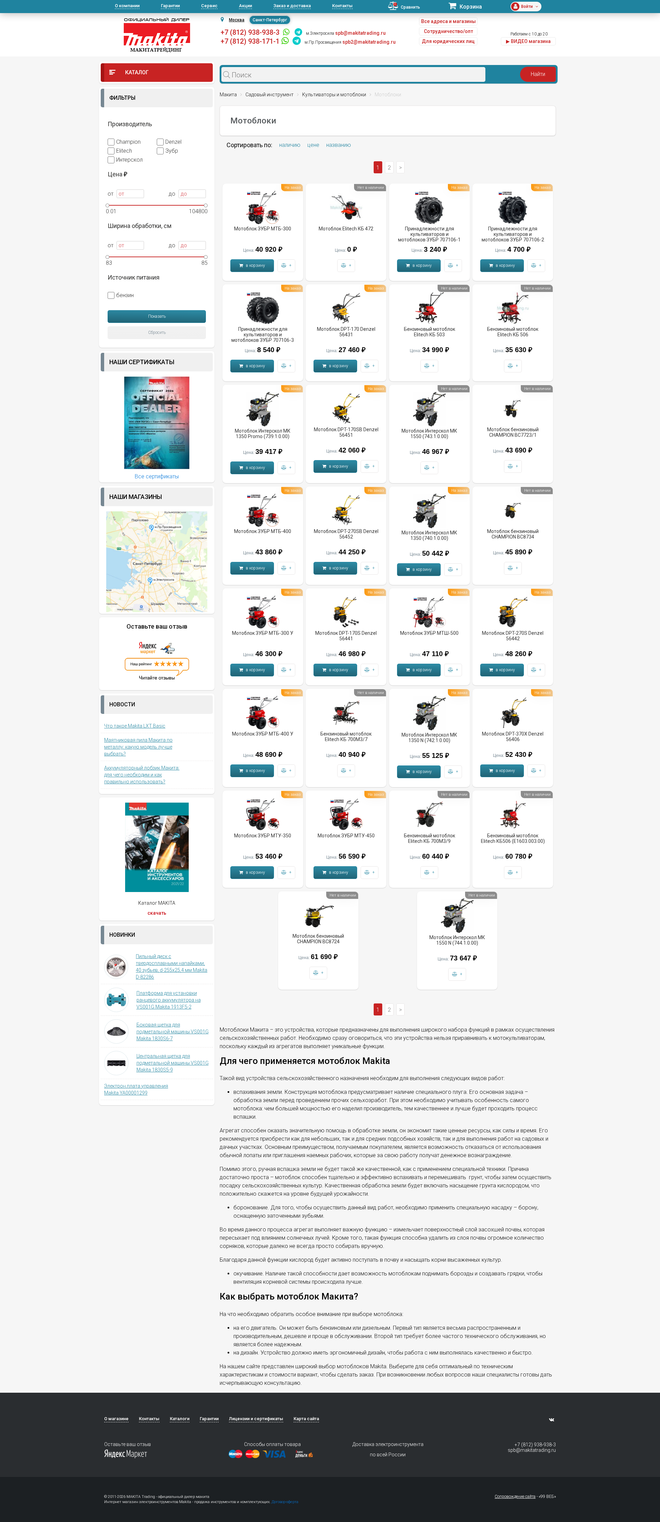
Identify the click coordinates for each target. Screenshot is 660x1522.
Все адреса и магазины (448, 21)
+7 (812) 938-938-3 (250, 32)
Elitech (124, 151)
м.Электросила (320, 33)
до (173, 194)
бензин (125, 295)
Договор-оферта (285, 1502)
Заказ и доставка (292, 5)
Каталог (136, 72)
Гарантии (170, 5)
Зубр (171, 151)
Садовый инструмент (269, 94)
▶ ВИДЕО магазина (528, 41)
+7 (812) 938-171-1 (250, 41)
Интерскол (129, 159)
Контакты (342, 5)
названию (338, 145)
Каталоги (179, 1418)
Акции (245, 5)
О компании (127, 5)
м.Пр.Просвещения (323, 42)
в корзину (255, 265)
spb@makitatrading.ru (532, 1450)
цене (313, 145)
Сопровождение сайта (515, 1496)
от (111, 194)
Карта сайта (306, 1418)
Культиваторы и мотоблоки (334, 94)
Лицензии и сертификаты (256, 1418)
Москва (236, 20)
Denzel (173, 142)
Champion (128, 142)
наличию (289, 145)
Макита (228, 94)
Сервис (209, 5)
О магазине (116, 1418)
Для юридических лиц (448, 41)
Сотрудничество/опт (448, 31)
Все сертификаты (157, 476)
